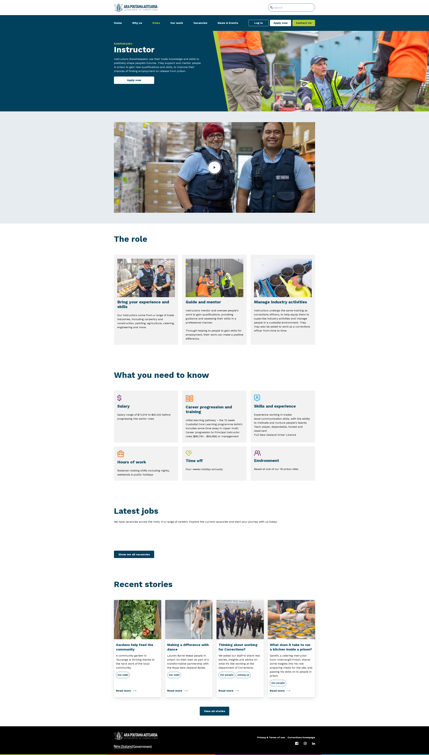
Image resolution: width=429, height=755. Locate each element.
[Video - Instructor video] (214, 167)
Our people (226, 674)
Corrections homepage (301, 737)
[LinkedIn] (313, 743)
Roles (156, 22)
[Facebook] (296, 743)
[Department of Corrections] (136, 736)
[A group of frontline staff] (240, 619)
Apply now (280, 22)
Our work (176, 22)
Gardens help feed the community (134, 647)
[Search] (271, 7)
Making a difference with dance (188, 647)
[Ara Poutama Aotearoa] (136, 7)
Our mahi (122, 674)
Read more (123, 690)
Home (118, 22)
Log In (258, 22)
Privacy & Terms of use (271, 737)
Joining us (243, 674)
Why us (137, 22)
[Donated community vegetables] (137, 619)
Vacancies (200, 22)
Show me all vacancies (134, 554)
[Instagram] (305, 743)
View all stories (214, 711)
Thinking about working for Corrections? (238, 647)
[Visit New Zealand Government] (214, 747)
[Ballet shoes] (188, 619)
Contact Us (304, 22)
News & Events (228, 22)
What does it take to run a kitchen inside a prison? (291, 647)
